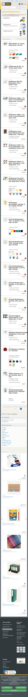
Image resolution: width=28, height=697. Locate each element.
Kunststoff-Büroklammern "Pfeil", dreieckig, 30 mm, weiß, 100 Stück (16, 243)
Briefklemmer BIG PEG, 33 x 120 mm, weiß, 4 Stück (16, 67)
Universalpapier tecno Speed (9, 470)
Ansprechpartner (7, 661)
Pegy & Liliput (5, 432)
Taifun (3, 439)
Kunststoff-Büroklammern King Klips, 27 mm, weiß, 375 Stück (17, 284)
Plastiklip (4, 427)
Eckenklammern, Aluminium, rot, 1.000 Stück (17, 350)
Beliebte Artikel (4, 452)
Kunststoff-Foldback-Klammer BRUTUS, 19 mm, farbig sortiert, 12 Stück (16, 317)
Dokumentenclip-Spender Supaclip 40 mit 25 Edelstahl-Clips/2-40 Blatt (17, 391)
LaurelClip (4, 445)
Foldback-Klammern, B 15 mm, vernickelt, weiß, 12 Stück (16, 375)
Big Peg (3, 437)
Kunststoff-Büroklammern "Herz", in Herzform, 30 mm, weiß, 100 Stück (17, 220)
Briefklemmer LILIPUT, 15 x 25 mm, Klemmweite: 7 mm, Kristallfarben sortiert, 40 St (17, 146)
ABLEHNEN (7, 687)
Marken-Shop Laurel (6, 425)
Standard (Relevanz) (6, 39)
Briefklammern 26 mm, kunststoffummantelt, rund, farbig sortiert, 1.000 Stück (17, 132)
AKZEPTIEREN (14, 690)
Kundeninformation (7, 624)
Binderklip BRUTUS (6, 440)
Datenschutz (9, 694)
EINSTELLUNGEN (21, 687)
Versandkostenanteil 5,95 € (21, 633)
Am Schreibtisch (5, 417)
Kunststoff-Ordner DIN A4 (11, 605)
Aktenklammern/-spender (8, 420)
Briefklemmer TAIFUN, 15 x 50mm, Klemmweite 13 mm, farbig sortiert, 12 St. (17, 163)
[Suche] (17, 7)
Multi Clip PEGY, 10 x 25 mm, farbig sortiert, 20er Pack (17, 44)
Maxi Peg (4, 434)
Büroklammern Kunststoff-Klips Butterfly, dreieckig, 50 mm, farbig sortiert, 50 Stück (17, 179)
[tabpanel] (14, 534)
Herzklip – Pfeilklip (6, 444)
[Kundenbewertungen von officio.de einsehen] (21, 660)
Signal (3, 431)
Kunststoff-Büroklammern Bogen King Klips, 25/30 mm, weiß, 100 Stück (17, 267)
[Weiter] (26, 409)
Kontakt (4, 663)
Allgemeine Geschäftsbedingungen (8, 634)
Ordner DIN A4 (11, 578)
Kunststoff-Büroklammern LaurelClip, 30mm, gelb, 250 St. (16, 300)
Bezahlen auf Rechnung (20, 630)
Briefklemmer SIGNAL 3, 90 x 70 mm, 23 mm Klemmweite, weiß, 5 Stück (17, 116)
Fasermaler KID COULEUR (11, 524)
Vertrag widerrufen (7, 629)
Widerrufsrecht (6, 626)
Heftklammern (5, 421)
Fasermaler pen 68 (10, 551)
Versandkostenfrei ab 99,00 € (21, 637)
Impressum (3, 694)
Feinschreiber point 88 (8, 497)
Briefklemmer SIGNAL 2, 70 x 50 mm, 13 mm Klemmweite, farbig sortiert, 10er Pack (17, 99)
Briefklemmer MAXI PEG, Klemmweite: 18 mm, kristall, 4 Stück (15, 83)
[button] (9, 672)
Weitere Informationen (6, 666)
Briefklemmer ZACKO (7, 442)
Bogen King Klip (5, 435)
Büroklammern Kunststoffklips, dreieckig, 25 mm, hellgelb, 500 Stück (17, 204)
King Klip (4, 429)
